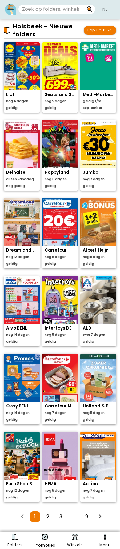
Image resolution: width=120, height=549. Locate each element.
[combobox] (51, 9)
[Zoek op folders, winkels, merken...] (89, 9)
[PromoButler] (10, 9)
